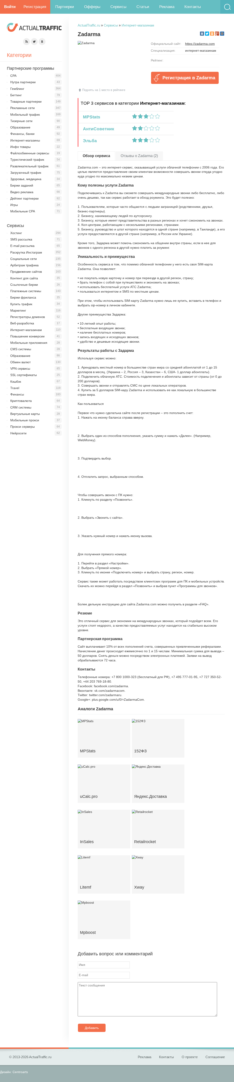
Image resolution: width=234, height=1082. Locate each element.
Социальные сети (23, 259)
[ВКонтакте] (202, 34)
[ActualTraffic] (34, 28)
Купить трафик (21, 304)
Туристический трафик (27, 159)
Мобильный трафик (25, 114)
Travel (14, 388)
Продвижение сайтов (26, 271)
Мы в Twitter (34, 41)
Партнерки (64, 7)
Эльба (89, 140)
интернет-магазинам (200, 50)
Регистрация (35, 7)
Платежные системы (25, 291)
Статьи (142, 7)
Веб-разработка (22, 323)
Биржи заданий (21, 185)
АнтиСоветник (97, 128)
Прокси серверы (22, 426)
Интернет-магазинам (138, 25)
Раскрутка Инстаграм (26, 252)
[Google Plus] (217, 34)
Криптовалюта (21, 401)
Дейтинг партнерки (24, 198)
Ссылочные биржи (24, 284)
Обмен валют (20, 362)
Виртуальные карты (25, 414)
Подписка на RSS (26, 41)
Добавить (92, 1028)
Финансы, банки (22, 134)
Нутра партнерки (23, 82)
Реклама (166, 7)
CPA (13, 75)
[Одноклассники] (212, 34)
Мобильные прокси (24, 420)
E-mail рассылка (22, 246)
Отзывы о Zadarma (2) (139, 156)
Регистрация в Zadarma (188, 77)
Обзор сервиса (96, 156)
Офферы (92, 7)
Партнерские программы (30, 68)
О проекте (190, 1057)
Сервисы (118, 7)
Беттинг (16, 95)
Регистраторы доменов (27, 317)
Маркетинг (18, 310)
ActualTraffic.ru (89, 25)
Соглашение (215, 1057)
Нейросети (18, 433)
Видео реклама (21, 192)
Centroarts (20, 1072)
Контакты (192, 7)
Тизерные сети (21, 121)
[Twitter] (207, 34)
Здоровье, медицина (25, 179)
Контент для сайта (24, 278)
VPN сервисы (20, 368)
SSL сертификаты (23, 375)
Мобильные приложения (28, 343)
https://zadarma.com (200, 43)
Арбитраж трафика (24, 265)
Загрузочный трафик (25, 172)
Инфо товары (20, 147)
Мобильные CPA (22, 211)
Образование (20, 127)
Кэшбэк (15, 381)
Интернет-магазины (25, 140)
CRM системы (20, 407)
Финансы (17, 394)
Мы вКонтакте (42, 41)
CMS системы (20, 349)
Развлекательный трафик (29, 166)
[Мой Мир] (222, 34)
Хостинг (16, 233)
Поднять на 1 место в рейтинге (103, 90)
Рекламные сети (22, 108)
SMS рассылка (21, 239)
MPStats (90, 117)
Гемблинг (17, 89)
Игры (14, 205)
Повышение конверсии (27, 336)
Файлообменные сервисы (29, 153)
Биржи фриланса (23, 297)
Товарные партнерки (26, 101)
